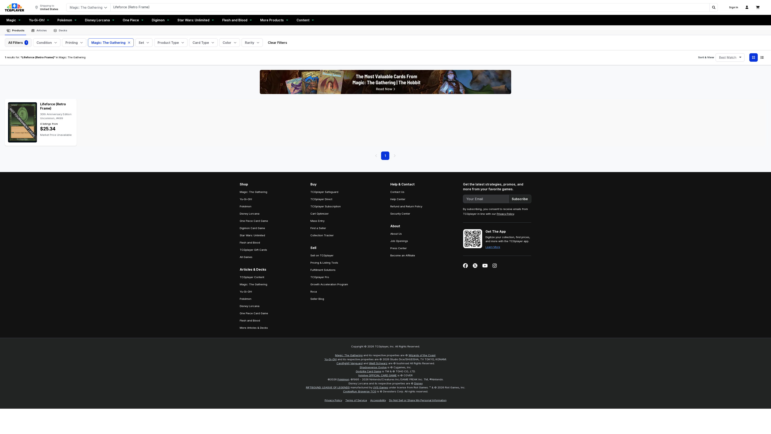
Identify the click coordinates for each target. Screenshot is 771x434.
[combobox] (730, 57)
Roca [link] (313, 291)
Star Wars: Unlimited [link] (252, 235)
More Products (272, 20)
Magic (11, 20)
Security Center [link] (400, 213)
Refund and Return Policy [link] (406, 206)
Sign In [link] (733, 7)
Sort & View (706, 57)
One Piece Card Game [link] (254, 220)
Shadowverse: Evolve (373, 367)
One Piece (131, 20)
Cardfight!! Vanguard (350, 363)
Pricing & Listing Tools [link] (324, 262)
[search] (410, 7)
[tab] (15, 30)
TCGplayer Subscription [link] (325, 206)
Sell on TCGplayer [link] (321, 255)
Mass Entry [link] (317, 220)
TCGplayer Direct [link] (321, 199)
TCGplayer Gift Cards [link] (253, 249)
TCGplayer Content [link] (252, 277)
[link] (14, 7)
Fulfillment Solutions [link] (323, 269)
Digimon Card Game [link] (252, 228)
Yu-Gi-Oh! (37, 20)
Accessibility (378, 400)
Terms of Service (356, 400)
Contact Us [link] (397, 191)
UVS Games (380, 387)
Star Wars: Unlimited (193, 20)
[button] (714, 7)
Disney (418, 383)
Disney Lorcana (97, 20)
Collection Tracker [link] (322, 235)
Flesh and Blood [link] (250, 242)
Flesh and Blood (234, 20)
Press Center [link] (398, 248)
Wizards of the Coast (422, 355)
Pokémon (64, 20)
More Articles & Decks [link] (254, 327)
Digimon (158, 20)
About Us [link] (396, 233)
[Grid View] (753, 57)
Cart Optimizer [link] (319, 213)
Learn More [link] (492, 247)
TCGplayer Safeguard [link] (324, 191)
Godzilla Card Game (368, 371)
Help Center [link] (397, 199)
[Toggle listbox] (740, 57)
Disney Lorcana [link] (249, 213)
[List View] (762, 57)
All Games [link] (246, 257)
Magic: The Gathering (349, 355)
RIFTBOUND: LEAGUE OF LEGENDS (328, 387)
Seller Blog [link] (317, 298)
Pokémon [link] (245, 206)
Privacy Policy (505, 213)
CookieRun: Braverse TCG (359, 391)
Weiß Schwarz (378, 363)
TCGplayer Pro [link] (319, 277)
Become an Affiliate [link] (402, 255)
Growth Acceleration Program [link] (329, 284)
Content (303, 20)
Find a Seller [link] (318, 228)
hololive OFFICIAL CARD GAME (377, 375)
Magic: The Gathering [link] (253, 191)
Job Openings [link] (399, 241)
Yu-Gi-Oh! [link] (246, 199)
